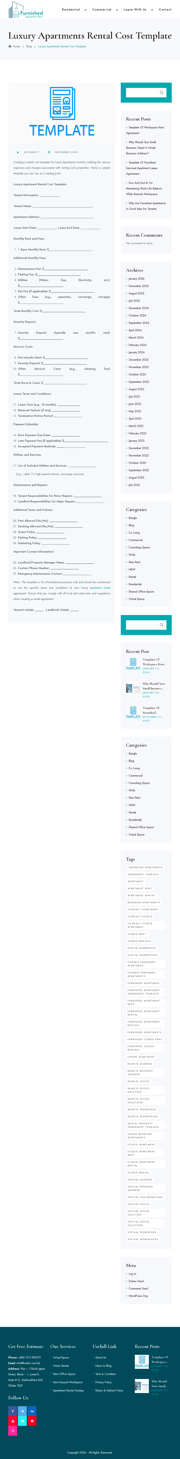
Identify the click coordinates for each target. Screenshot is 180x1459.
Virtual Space (136, 599)
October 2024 (137, 315)
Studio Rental (138, 1172)
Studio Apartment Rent (141, 1153)
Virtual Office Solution (139, 1213)
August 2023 (136, 389)
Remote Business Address (140, 1072)
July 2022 (134, 485)
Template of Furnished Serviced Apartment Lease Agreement (142, 168)
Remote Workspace (142, 1109)
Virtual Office (139, 1204)
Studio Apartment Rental (141, 1164)
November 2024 (139, 308)
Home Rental (61, 1366)
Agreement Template (143, 874)
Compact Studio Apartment (140, 925)
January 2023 (136, 441)
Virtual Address (140, 1179)
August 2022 (136, 478)
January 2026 (136, 279)
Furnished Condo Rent (145, 1039)
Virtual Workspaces (143, 1239)
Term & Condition (105, 1374)
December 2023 (139, 360)
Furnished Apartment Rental (144, 1013)
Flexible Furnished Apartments (142, 974)
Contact (165, 9)
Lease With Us (135, 9)
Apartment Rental (141, 895)
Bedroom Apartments (144, 902)
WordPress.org (138, 1296)
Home (16, 46)
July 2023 (134, 397)
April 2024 (135, 330)
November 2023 (66, 152)
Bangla (133, 518)
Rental (132, 577)
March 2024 (136, 338)
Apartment (136, 881)
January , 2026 (151, 670)
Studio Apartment (141, 1144)
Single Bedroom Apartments (140, 1136)
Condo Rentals (139, 941)
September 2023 (139, 382)
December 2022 (139, 448)
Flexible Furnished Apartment (142, 964)
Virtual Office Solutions (139, 1223)
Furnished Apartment (144, 983)
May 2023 (135, 411)
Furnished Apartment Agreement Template (144, 992)
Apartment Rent (140, 888)
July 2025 (134, 301)
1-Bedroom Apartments (145, 867)
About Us (100, 1357)
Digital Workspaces (143, 955)
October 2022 (137, 463)
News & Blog (103, 1366)
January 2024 (136, 352)
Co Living (134, 533)
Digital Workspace (142, 948)
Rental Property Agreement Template (143, 1125)
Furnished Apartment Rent (144, 1002)
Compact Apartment (143, 909)
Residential (71, 9)
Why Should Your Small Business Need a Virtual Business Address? (141, 147)
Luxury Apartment (141, 1057)
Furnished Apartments (145, 1032)
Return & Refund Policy (109, 1390)
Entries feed (136, 1281)
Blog (29, 46)
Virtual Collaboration (145, 1197)
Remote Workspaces (143, 1116)
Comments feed (138, 1289)
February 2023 (137, 433)
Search (161, 92)
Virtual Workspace (142, 1232)
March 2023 (136, 426)
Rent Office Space (64, 1374)
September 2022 (139, 470)
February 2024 (137, 345)
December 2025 (139, 286)
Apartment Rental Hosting (68, 1390)
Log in (132, 1274)
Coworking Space (139, 547)
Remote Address (140, 1064)
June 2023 (135, 404)
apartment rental (100, 588)
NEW (132, 569)
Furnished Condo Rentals (141, 1048)
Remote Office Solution (139, 1090)
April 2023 (135, 419)
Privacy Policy (103, 1382)
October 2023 (137, 374)
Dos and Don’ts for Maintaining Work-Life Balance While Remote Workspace (144, 188)
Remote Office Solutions (139, 1100)
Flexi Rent (134, 562)
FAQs (132, 555)
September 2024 (139, 323)
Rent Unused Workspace (68, 1382)
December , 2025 (153, 718)
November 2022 (139, 455)
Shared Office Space (141, 592)
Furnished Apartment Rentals (144, 1023)
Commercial (101, 9)
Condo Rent (137, 934)
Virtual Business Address (140, 1188)
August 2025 (136, 293)
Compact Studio (140, 916)
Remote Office (139, 1081)
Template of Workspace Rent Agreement (153, 664)
